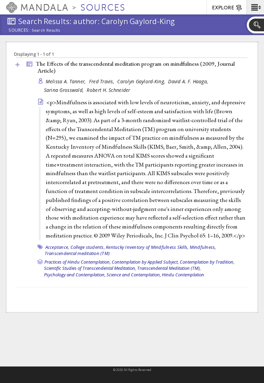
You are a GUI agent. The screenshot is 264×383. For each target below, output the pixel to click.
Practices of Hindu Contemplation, (77, 262)
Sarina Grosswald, (64, 90)
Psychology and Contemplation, (75, 275)
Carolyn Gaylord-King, (141, 81)
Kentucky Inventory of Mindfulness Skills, (147, 247)
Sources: (19, 30)
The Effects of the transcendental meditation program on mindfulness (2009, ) (135, 67)
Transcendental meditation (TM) (77, 253)
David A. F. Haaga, (188, 81)
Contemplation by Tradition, (207, 262)
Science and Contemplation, (134, 275)
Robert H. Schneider (108, 90)
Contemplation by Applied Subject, (145, 262)
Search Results (46, 30)
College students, (87, 247)
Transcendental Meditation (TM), (169, 268)
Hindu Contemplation (183, 275)
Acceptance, (57, 247)
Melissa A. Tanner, (66, 81)
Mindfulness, (203, 247)
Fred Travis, (102, 81)
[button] (255, 7)
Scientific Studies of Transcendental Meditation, (90, 268)
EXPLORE (223, 7)
